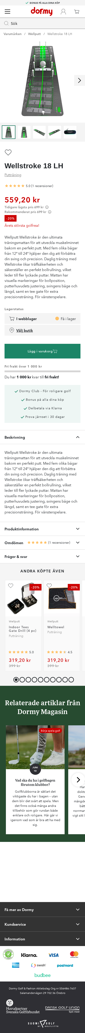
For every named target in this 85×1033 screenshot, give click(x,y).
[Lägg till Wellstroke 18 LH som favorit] (8, 152)
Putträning (13, 174)
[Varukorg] (76, 11)
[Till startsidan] (41, 11)
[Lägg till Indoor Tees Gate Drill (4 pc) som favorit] (10, 585)
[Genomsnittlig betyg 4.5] (56, 652)
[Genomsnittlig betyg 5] (15, 186)
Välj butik (24, 330)
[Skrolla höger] (79, 80)
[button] (21, 678)
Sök (14, 23)
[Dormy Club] (63, 11)
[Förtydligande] (47, 207)
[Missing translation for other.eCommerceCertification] (8, 954)
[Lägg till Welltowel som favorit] (49, 585)
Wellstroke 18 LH (59, 33)
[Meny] (7, 11)
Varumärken (13, 33)
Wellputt (34, 33)
